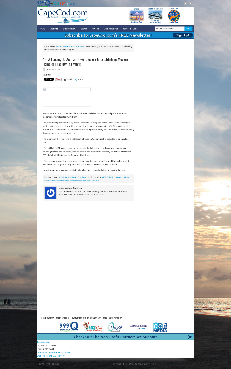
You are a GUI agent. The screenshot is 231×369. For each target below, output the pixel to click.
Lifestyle (54, 28)
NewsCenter (72, 177)
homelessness (76, 181)
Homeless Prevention (60, 181)
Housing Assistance (91, 181)
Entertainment (69, 28)
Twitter (185, 3)
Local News (62, 177)
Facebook (190, 3)
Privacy (61, 356)
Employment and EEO (46, 356)
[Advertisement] (88, 229)
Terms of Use (64, 352)
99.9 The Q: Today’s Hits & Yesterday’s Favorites (43, 3)
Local (42, 28)
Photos (95, 28)
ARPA (104, 177)
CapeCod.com (77, 16)
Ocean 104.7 (70, 3)
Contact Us (42, 352)
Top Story (82, 177)
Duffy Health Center (115, 177)
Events (84, 28)
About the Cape (130, 28)
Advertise (53, 352)
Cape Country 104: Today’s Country (57, 3)
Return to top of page (49, 364)
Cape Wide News (111, 28)
